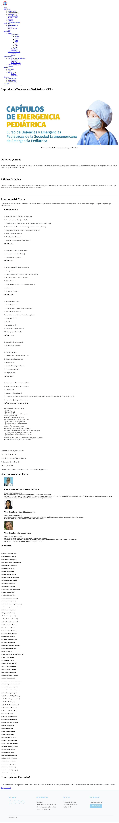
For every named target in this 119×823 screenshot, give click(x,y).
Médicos (13, 74)
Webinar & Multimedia (14, 52)
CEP (16, 39)
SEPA (16, 47)
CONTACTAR (96, 806)
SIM (16, 44)
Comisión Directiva (13, 12)
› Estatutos (39, 802)
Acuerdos (10, 20)
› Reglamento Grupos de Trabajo (46, 804)
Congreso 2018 (12, 81)
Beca (9, 30)
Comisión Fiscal (12, 14)
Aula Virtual (14, 49)
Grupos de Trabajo (13, 17)
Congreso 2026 (12, 78)
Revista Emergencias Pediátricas (16, 58)
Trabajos (10, 27)
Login (9, 70)
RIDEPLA (7, 23)
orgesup (17, 36)
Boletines (10, 66)
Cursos (9, 33)
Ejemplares (14, 61)
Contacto (6, 83)
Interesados (14, 50)
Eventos (6, 77)
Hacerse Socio (12, 72)
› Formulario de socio (69, 802)
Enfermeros (14, 75)
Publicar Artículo (15, 63)
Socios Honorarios (13, 16)
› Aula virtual (67, 807)
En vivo (13, 55)
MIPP (16, 41)
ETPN (16, 42)
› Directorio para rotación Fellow (46, 807)
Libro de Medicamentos (14, 64)
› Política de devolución (43, 809)
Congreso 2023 (12, 80)
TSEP (16, 45)
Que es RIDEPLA (13, 25)
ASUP (16, 38)
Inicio (5, 8)
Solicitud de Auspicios (14, 22)
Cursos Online (15, 34)
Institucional (7, 9)
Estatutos (10, 19)
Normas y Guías (12, 28)
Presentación (14, 59)
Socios (6, 67)
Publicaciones (8, 56)
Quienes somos (12, 11)
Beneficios (11, 69)
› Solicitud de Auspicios (70, 804)
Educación (7, 31)
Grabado (13, 53)
